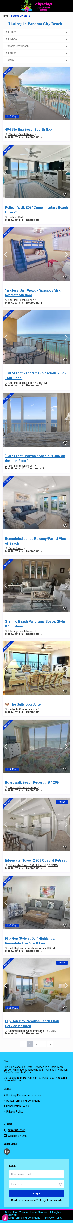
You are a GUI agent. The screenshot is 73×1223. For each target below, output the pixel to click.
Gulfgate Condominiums (22, 709)
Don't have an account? (24, 1200)
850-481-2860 (16, 1130)
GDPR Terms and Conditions (23, 1217)
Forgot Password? (51, 1200)
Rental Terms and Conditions (23, 1100)
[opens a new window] (7, 1151)
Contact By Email (18, 1135)
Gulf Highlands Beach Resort (25, 948)
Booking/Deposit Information (23, 1095)
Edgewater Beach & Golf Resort (27, 865)
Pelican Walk (16, 217)
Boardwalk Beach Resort (23, 787)
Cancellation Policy (17, 1106)
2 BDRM (42, 382)
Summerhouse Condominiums (26, 1030)
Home (5, 16)
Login (36, 1193)
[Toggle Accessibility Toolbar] (5, 1218)
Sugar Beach (15, 548)
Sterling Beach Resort (21, 134)
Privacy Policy (14, 1111)
